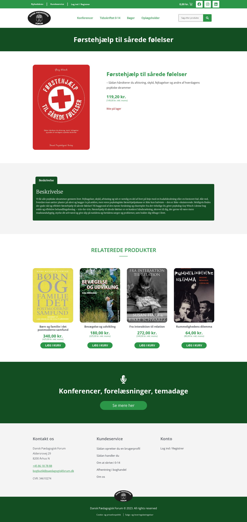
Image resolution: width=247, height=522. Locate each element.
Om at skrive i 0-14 (108, 463)
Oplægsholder (150, 18)
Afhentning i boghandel (111, 470)
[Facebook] (199, 4)
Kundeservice (57, 4)
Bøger (131, 18)
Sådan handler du (108, 455)
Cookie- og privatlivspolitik (108, 514)
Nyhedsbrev (37, 4)
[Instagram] (207, 4)
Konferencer (85, 18)
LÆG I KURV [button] (53, 345)
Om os (101, 477)
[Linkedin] (216, 4)
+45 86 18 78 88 (42, 466)
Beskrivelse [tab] (46, 180)
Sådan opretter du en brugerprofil (118, 448)
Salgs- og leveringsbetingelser (139, 514)
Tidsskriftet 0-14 (110, 18)
